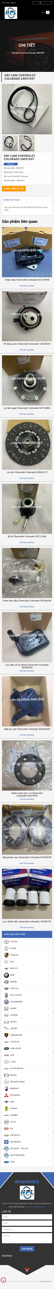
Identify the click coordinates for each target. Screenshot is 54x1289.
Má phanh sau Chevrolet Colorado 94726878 (27, 857)
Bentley (14, 968)
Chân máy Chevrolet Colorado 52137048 (27, 279)
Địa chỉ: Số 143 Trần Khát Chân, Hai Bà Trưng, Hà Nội (22, 1204)
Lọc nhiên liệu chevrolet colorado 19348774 (27, 921)
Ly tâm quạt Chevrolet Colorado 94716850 (27, 408)
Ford (12, 1162)
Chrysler (14, 1042)
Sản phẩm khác (17, 1155)
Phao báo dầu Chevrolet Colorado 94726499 (27, 600)
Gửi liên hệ (27, 1249)
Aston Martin (16, 1068)
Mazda (13, 1075)
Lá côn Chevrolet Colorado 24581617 (27, 472)
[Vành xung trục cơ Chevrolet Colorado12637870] (27, 765)
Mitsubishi (15, 1095)
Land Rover (15, 1048)
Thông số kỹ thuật (11, 200)
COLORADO (32, 50)
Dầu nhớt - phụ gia (19, 1148)
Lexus (13, 1062)
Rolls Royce (16, 995)
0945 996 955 (14, 1207)
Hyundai (14, 1015)
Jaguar (13, 1028)
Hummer (14, 1115)
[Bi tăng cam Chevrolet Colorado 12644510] (27, 316)
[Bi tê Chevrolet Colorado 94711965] (27, 509)
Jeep (12, 1055)
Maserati (14, 1088)
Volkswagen (16, 1002)
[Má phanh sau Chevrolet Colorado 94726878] (27, 829)
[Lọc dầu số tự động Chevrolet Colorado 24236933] (27, 637)
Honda (13, 1008)
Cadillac (14, 988)
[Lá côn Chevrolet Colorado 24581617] (27, 444)
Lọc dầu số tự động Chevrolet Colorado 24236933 (27, 666)
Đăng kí (13, 3)
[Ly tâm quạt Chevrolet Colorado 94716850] (27, 380)
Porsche (14, 955)
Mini (12, 1102)
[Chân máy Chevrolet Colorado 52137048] (27, 252)
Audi (12, 962)
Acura (13, 948)
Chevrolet (15, 1135)
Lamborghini (16, 1035)
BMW (12, 975)
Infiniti (13, 1022)
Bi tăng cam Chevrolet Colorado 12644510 (27, 343)
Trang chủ (21, 50)
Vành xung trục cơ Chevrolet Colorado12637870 (27, 794)
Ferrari (13, 1108)
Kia (11, 1128)
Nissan (13, 982)
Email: (32, 1207)
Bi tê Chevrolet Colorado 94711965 (27, 536)
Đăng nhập (5, 3)
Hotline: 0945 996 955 (14, 188)
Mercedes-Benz (17, 1082)
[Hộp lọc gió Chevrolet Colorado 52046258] (27, 701)
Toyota (13, 942)
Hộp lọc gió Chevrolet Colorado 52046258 (27, 729)
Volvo (13, 1122)
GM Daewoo (15, 1142)
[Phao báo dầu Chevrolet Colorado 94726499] (27, 573)
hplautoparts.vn (45, 1281)
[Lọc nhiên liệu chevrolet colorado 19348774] (27, 894)
